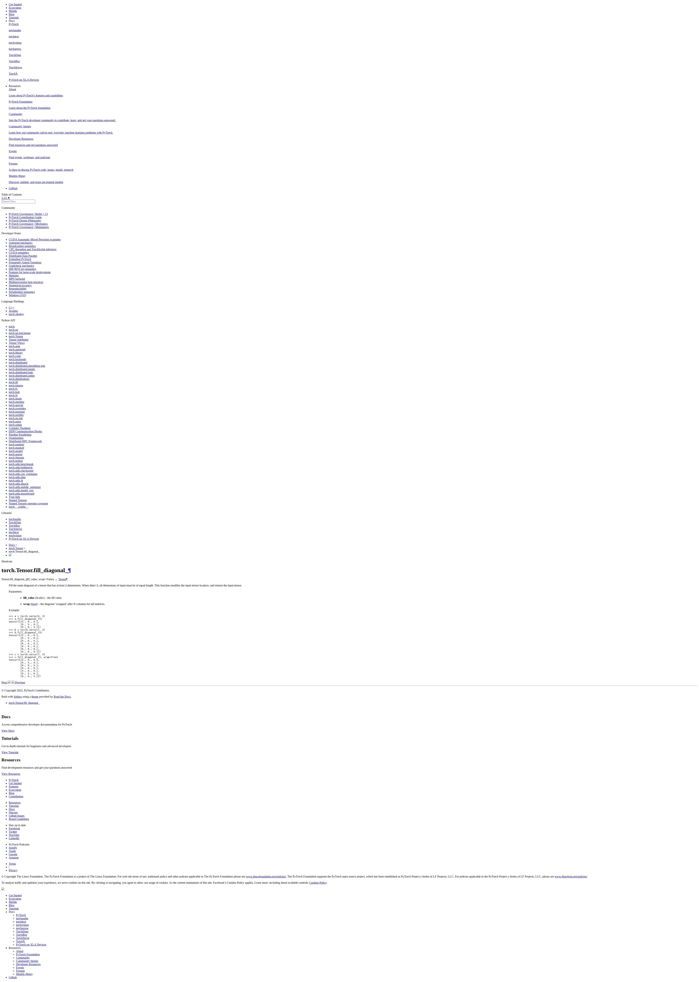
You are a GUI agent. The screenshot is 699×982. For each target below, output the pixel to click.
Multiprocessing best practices (26, 282)
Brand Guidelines (19, 819)
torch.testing (16, 460)
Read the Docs (62, 696)
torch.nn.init (16, 418)
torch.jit (13, 395)
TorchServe (15, 529)
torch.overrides (17, 408)
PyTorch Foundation (28, 954)
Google (13, 854)
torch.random (16, 444)
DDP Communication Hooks (25, 431)
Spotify (13, 847)
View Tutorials (9, 752)
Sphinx (18, 696)
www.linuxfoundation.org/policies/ (266, 876)
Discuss (13, 812)
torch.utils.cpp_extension (23, 474)
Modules (14, 275)
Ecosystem (15, 7)
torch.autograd (17, 349)
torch (12, 326)
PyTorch (14, 780)
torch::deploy (16, 314)
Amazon (14, 857)
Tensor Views (17, 342)
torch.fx (13, 388)
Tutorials (14, 17)
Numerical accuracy (20, 285)
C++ (11, 307)
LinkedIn (14, 838)
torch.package (17, 411)
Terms (12, 863)
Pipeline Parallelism (20, 434)
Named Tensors (18, 500)
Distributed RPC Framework (25, 441)
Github (13, 977)
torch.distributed (18, 362)
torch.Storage (16, 457)
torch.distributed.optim (22, 375)
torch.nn (13, 329)
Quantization (16, 437)
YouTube (14, 835)
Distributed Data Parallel (23, 255)
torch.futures (16, 385)
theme (34, 696)
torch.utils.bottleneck (21, 467)
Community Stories (27, 961)
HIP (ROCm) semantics (22, 269)
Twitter (13, 831)
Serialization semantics (22, 291)
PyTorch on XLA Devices (24, 538)
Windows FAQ (17, 295)
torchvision (15, 535)
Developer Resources (28, 964)
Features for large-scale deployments (30, 272)
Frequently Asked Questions (25, 262)
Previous (19, 682)
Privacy (13, 870)
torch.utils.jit (16, 480)
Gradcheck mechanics (21, 265)
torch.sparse (15, 454)
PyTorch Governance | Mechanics (28, 223)
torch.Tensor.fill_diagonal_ (24, 702)
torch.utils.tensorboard (21, 493)
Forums (20, 970)
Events (20, 967)
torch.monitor (16, 401)
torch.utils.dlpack (18, 483)
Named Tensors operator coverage (28, 503)
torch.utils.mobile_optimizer (25, 487)
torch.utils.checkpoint (21, 470)
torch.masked (16, 447)
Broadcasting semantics (22, 246)
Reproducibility (18, 288)
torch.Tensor (16, 336)
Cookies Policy (318, 882)
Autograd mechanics (20, 242)
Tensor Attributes (18, 339)
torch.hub (14, 392)
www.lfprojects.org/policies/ (571, 876)
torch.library (16, 352)
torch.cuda (15, 356)
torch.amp (14, 346)
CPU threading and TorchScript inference (32, 249)
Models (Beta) (24, 974)
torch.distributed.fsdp (21, 372)
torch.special (16, 405)
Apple (12, 851)
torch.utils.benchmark (21, 464)
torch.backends (17, 359)
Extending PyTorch (20, 259)
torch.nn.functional (19, 333)
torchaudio (15, 519)
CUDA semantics (19, 252)
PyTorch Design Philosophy (25, 220)
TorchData (15, 522)
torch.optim (15, 424)
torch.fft (13, 382)
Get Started (15, 4)
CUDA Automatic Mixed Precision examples (35, 239)
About (19, 951)
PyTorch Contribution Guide (25, 217)
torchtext (14, 532)
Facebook (14, 828)
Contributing (16, 796)
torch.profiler (16, 415)
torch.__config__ (18, 506)
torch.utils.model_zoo (21, 490)
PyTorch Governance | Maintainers (29, 227)
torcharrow (22, 928)
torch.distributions (19, 378)
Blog (11, 14)
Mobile (13, 11)
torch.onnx (15, 421)
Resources (15, 802)
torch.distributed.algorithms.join (27, 365)
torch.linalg (15, 398)
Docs (12, 545)
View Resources (10, 773)
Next (4, 682)
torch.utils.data (17, 477)
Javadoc (13, 310)
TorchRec (14, 525)
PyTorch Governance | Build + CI (28, 214)
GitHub (13, 188)
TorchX (20, 941)
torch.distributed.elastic (22, 369)
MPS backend (17, 278)
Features (13, 786)
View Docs (7, 730)
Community (23, 957)
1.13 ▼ (5, 197)
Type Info (14, 496)
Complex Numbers (20, 428)
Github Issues (16, 815)
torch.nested (16, 451)
